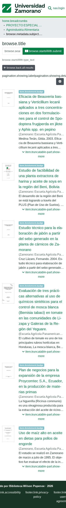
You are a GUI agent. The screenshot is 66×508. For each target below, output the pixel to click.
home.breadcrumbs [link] (14, 20)
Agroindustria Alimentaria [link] (22, 29)
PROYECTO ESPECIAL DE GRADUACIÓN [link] (24, 25)
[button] (23, 8)
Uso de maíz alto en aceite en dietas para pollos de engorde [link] (40, 438)
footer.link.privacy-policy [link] (37, 494)
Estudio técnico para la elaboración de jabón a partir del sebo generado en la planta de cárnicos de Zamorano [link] (41, 239)
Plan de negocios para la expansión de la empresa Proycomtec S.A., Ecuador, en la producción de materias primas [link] (41, 381)
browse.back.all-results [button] (19, 67)
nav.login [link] (59, 8)
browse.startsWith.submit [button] (44, 51)
